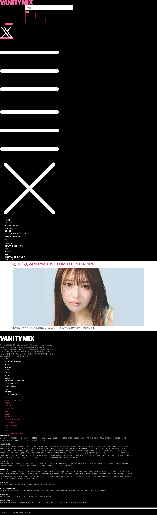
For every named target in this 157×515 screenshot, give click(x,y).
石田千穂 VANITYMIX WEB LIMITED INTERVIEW (54, 264)
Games (7, 372)
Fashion (8, 367)
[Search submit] (27, 12)
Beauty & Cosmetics (13, 361)
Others (8, 392)
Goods (7, 375)
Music (7, 389)
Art (6, 359)
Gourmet (8, 378)
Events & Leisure (12, 384)
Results (30, 15)
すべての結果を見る (35, 20)
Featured (9, 370)
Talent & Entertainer (14, 395)
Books (7, 364)
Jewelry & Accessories (14, 381)
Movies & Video (11, 386)
